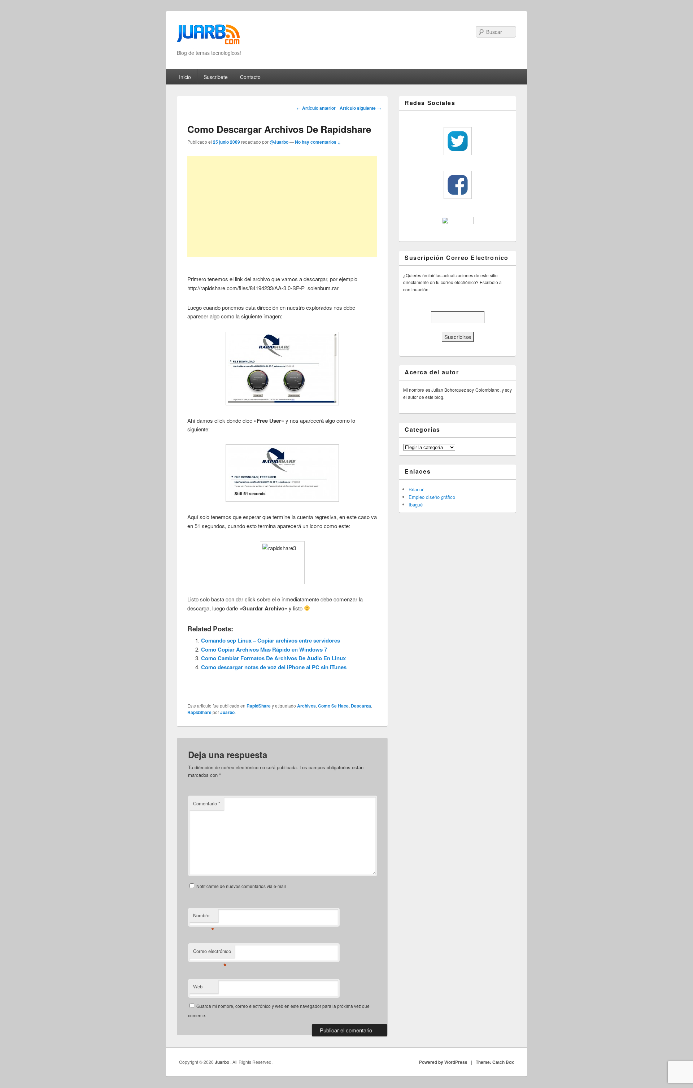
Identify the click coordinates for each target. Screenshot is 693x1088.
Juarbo (227, 712)
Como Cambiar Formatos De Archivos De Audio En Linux (273, 658)
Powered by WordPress (443, 1062)
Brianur (416, 489)
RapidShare (259, 705)
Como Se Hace (333, 705)
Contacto (250, 76)
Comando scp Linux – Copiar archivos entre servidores (270, 640)
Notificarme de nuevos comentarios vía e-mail (241, 886)
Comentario (206, 803)
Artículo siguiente (360, 108)
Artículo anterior (316, 108)
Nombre (203, 917)
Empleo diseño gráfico (432, 496)
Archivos (306, 705)
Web (197, 986)
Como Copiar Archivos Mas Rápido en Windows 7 (264, 649)
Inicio (185, 76)
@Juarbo (279, 142)
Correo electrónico (212, 953)
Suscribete (216, 76)
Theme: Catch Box (495, 1062)
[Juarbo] (208, 37)
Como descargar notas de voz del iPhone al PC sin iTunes (273, 667)
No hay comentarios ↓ (318, 142)
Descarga (361, 705)
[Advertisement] (282, 206)
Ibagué (416, 504)
